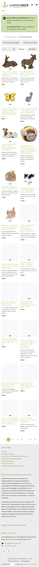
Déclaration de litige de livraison (13, 466)
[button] (22, 49)
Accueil (4, 451)
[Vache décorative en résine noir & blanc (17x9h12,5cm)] (10, 291)
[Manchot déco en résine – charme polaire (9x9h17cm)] (29, 252)
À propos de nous (8, 454)
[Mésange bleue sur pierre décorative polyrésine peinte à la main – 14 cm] (10, 408)
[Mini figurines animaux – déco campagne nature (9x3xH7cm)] (29, 176)
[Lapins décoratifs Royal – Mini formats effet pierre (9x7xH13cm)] (29, 97)
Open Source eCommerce (28, 564)
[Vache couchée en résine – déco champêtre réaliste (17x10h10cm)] (10, 134)
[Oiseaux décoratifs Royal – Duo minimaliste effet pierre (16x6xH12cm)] (29, 213)
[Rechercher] (14, 49)
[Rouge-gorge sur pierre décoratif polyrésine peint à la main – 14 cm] (29, 372)
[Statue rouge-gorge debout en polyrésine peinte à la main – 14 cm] (10, 328)
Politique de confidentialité (11, 459)
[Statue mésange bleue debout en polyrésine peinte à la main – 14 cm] (29, 291)
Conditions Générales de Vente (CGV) (15, 456)
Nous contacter (8, 463)
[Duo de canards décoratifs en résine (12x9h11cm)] (29, 408)
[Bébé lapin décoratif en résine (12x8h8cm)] (10, 176)
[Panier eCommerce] (32, 5)
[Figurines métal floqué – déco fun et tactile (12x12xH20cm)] (10, 252)
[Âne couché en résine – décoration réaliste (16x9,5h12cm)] (10, 61)
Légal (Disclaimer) (8, 461)
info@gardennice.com (12, 543)
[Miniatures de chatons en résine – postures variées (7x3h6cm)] (10, 213)
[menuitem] (11, 43)
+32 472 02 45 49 (10, 546)
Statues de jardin (11, 37)
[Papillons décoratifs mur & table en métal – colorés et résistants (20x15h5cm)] (10, 97)
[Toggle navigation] (3, 11)
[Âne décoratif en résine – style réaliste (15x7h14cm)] (29, 61)
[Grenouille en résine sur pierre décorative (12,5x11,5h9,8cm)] (10, 372)
